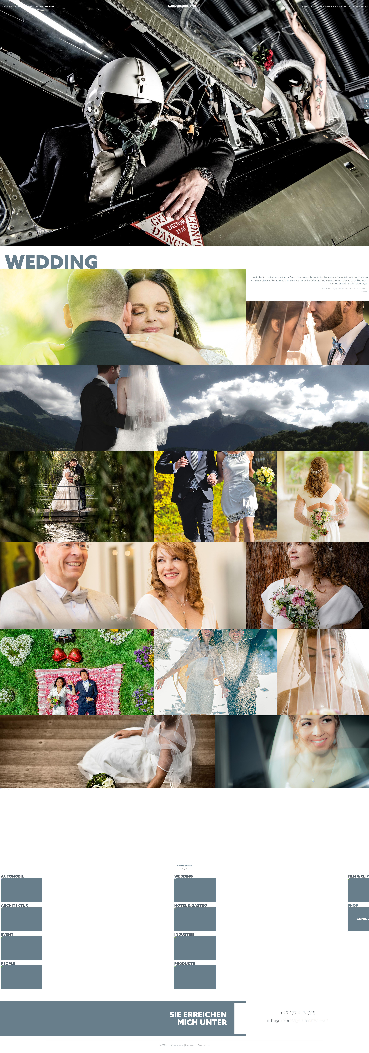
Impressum (190, 1045)
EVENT (31, 6)
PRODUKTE (349, 6)
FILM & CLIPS (362, 6)
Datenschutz (203, 1045)
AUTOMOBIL (6, 6)
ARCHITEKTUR (20, 6)
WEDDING (49, 6)
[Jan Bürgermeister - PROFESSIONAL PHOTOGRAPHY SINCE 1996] (184, 6)
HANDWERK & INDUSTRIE (331, 6)
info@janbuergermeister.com (298, 1021)
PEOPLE (39, 6)
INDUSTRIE (184, 935)
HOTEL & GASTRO (310, 6)
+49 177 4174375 (297, 1013)
